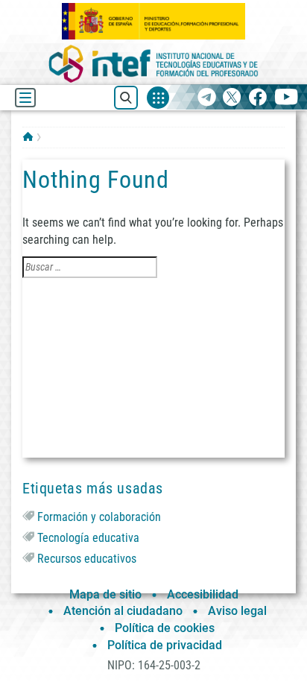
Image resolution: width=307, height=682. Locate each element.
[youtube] (286, 98)
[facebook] (257, 98)
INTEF (28, 136)
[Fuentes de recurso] (158, 97)
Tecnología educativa (88, 538)
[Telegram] (206, 98)
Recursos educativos (86, 559)
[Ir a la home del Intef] (153, 63)
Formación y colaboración (99, 517)
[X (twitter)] (232, 98)
